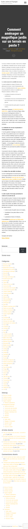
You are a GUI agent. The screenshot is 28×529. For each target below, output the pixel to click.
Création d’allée (6, 291)
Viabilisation (6, 387)
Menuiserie (5, 343)
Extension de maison (8, 321)
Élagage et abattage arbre (9, 306)
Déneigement (6, 300)
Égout (4, 304)
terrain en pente (6, 72)
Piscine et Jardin (8, 426)
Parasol (5, 350)
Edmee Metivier (21, 49)
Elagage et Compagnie (10, 421)
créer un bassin (16, 144)
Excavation (5, 317)
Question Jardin (8, 423)
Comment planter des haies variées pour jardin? (14, 457)
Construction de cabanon (9, 289)
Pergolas (5, 356)
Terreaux (5, 382)
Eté (4, 315)
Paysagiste (5, 354)
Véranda (5, 385)
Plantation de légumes (8, 360)
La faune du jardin (7, 334)
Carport (5, 282)
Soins (4, 374)
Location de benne (7, 336)
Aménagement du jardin (8, 269)
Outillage (5, 348)
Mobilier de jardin (7, 345)
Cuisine (5, 295)
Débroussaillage (7, 299)
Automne (5, 280)
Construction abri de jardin (9, 288)
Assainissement (7, 278)
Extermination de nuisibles (9, 323)
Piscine (5, 358)
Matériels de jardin (7, 341)
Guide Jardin (7, 419)
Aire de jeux (6, 265)
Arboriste (5, 273)
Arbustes (5, 275)
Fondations (5, 326)
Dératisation (6, 302)
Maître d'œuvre (6, 337)
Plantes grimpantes (7, 363)
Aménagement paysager (16, 50)
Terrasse (5, 378)
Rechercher (5, 246)
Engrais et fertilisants (8, 310)
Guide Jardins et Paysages (9, 2)
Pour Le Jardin (8, 425)
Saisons (5, 373)
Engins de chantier (7, 308)
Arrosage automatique (8, 277)
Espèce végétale (7, 313)
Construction (6, 286)
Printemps (5, 371)
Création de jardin (7, 293)
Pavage (5, 352)
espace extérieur (21, 88)
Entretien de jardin (7, 312)
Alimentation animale (8, 267)
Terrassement (6, 380)
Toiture (4, 384)
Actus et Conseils (7, 264)
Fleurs (4, 324)
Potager (5, 369)
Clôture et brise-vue (7, 284)
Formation (5, 328)
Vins (4, 389)
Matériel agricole (7, 339)
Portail (4, 365)
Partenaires (6, 417)
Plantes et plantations (8, 361)
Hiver (4, 332)
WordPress (15, 526)
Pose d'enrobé (6, 367)
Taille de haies (6, 376)
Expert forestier (6, 319)
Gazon (4, 330)
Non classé (5, 347)
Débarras (5, 297)
